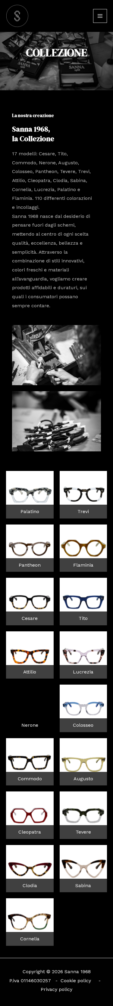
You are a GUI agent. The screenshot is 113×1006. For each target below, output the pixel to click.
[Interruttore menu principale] (100, 16)
